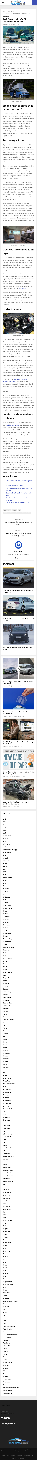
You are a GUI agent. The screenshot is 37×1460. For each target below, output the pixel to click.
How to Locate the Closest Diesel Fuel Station (18, 523)
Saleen (5, 1268)
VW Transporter (25, 513)
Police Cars (6, 1231)
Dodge (5, 969)
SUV (4, 1309)
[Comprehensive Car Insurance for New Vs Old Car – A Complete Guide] (18, 759)
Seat (4, 1276)
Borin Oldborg (7, 716)
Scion (4, 1270)
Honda (5, 1045)
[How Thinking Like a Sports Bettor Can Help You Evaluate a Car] (18, 729)
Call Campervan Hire (12, 425)
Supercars (6, 1307)
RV (4, 1259)
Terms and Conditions (7, 1414)
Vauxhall (5, 1376)
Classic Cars (7, 933)
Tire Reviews (7, 1337)
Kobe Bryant (6, 1117)
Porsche (5, 1237)
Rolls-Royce (7, 1251)
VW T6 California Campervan (11, 513)
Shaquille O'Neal (8, 1284)
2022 (4, 830)
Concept (5, 936)
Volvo (4, 1385)
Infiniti (5, 1064)
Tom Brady (6, 1340)
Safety (5, 1265)
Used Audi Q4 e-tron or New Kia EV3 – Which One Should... (18, 683)
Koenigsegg (7, 1120)
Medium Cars (7, 1167)
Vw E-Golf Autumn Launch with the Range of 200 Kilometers (18, 620)
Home (5, 1042)
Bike (4, 869)
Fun (4, 1025)
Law (4, 1131)
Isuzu (4, 1072)
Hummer (5, 1050)
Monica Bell (7, 24)
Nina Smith (7, 686)
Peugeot (5, 1228)
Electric (5, 986)
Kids (4, 1114)
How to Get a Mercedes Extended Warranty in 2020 (18, 534)
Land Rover (6, 1125)
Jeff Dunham (7, 1089)
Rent (4, 1248)
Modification (7, 1192)
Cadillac (5, 891)
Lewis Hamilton (7, 1137)
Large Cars (6, 1128)
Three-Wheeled (7, 1329)
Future (5, 1028)
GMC (4, 1036)
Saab (4, 1262)
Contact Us (21, 1458)
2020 (4, 824)
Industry (5, 1061)
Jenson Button (7, 1092)
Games (5, 1031)
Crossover (6, 950)
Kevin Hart (6, 1106)
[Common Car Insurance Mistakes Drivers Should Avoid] (18, 698)
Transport (6, 1351)
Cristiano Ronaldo (8, 947)
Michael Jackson (8, 1173)
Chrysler (5, 928)
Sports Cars (6, 1298)
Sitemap (14, 1458)
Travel (5, 1354)
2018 (4, 819)
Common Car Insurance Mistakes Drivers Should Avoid (17, 713)
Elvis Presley (7, 992)
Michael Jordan (8, 1176)
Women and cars (8, 1393)
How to (5, 1047)
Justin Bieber (7, 1100)
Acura (5, 841)
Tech (4, 1320)
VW (18, 47)
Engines (5, 994)
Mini (4, 1184)
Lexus (4, 1139)
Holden (5, 1039)
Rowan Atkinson (8, 1254)
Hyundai (5, 1056)
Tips (4, 1332)
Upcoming (6, 1365)
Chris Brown (6, 925)
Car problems (7, 905)
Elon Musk (6, 989)
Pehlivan (5, 1226)
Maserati (5, 1159)
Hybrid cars (6, 1053)
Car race (5, 911)
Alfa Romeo (6, 844)
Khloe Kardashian (8, 1109)
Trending (6, 1357)
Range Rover (7, 1242)
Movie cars (6, 1198)
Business (6, 888)
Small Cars (6, 1293)
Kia (4, 1111)
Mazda (5, 1162)
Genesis (5, 1033)
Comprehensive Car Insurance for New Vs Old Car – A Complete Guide (18, 773)
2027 (4, 833)
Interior (5, 1070)
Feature (5, 1011)
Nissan (5, 1215)
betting (5, 866)
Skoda (5, 1290)
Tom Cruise (6, 1343)
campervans (7, 510)
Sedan (5, 1279)
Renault (5, 1245)
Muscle (5, 1201)
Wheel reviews (7, 1390)
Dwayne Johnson (8, 978)
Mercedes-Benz (8, 1170)
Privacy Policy (5, 1411)
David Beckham (7, 958)
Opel (4, 1217)
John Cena (6, 1097)
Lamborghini (7, 1123)
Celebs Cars (6, 916)
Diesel (5, 967)
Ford (4, 1022)
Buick (4, 883)
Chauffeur (6, 919)
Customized (6, 953)
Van (4, 1373)
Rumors (5, 1256)
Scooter (5, 1273)
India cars (6, 1059)
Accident (5, 838)
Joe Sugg (6, 1095)
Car (4, 894)
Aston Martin (7, 852)
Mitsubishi (6, 1190)
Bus (4, 886)
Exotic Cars (6, 1006)
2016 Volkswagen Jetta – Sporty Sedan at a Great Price (18, 591)
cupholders (22, 288)
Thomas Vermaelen (9, 1326)
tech (4, 1318)
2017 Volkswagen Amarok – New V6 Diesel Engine (17, 648)
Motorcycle (6, 1195)
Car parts (6, 902)
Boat (4, 875)
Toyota (5, 1348)
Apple (4, 847)
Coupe (5, 944)
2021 (4, 827)
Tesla (4, 1323)
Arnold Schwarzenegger (10, 850)
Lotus (4, 1150)
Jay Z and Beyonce (9, 1084)
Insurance (6, 1067)
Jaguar (5, 1075)
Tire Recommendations (10, 1334)
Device (5, 961)
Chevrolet (6, 922)
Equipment (6, 1000)
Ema (5, 806)
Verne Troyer (7, 1379)
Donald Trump (7, 972)
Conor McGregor (8, 939)
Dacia (4, 955)
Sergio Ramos (7, 1281)
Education (6, 983)
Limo (4, 1142)
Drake (4, 975)
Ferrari (5, 1014)
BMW (4, 872)
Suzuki (5, 1312)
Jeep (4, 1086)
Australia (5, 858)
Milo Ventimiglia (8, 1181)
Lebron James (7, 1134)
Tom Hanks (6, 1346)
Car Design (6, 897)
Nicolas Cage (7, 1209)
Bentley (5, 863)
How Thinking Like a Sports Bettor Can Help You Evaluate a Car (18, 743)
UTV (4, 1371)
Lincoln (5, 1145)
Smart (5, 1295)
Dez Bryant (6, 964)
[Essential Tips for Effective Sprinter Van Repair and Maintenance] (18, 789)
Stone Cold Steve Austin (10, 1301)
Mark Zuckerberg (8, 1156)
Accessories (7, 836)
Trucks (5, 1360)
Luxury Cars (6, 1153)
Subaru (5, 1304)
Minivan (5, 1187)
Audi (4, 855)
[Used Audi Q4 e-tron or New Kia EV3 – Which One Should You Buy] (18, 668)
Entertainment (7, 997)
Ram (4, 1240)
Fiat (4, 1017)
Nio (4, 1212)
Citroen (5, 930)
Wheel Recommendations (11, 1387)
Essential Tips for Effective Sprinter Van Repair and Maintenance (16, 803)
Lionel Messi (7, 1148)
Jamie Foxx (6, 1081)
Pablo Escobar (7, 1220)
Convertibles (7, 941)
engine (14, 510)
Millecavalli (6, 1178)
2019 (4, 822)
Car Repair (6, 914)
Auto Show (6, 861)
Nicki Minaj (6, 1206)
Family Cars (6, 1008)
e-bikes (5, 980)
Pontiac (5, 1234)
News (4, 1203)
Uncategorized (7, 1362)
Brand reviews (7, 877)
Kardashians (7, 1103)
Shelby (5, 1287)
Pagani (5, 1223)
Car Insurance (7, 900)
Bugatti (5, 880)
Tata (4, 1315)
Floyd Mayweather (8, 1019)
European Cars (7, 1003)
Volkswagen (6, 16)
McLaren (5, 1164)
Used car (5, 1368)
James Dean (7, 1078)
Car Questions (7, 908)
